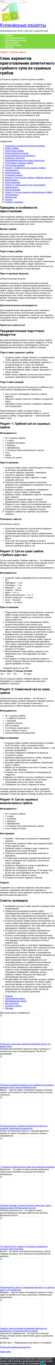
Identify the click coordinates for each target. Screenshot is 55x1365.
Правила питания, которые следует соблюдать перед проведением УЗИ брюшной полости (25, 1206)
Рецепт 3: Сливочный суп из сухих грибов (25, 185)
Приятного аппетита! (15, 158)
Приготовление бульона (16, 153)
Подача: (8, 199)
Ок (42, 1364)
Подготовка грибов (14, 151)
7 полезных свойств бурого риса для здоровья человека (27, 1167)
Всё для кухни (12, 42)
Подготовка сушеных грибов (19, 163)
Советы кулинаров (14, 202)
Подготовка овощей (15, 165)
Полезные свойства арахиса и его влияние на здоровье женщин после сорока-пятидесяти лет (27, 1086)
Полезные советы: (14, 175)
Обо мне (9, 47)
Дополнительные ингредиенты (20, 155)
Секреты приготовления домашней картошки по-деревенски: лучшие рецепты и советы (24, 1329)
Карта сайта (5, 1351)
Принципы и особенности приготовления (25, 146)
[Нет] (45, 1364)
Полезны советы (13, 45)
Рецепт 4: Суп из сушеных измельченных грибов (28, 192)
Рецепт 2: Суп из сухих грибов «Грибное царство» (29, 177)
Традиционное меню (15, 37)
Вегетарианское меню (16, 40)
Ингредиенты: (12, 170)
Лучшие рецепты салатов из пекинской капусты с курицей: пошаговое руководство (24, 1127)
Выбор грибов (12, 148)
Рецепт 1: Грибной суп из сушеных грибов (25, 168)
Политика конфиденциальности (15, 1347)
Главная (9, 35)
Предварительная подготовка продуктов (24, 160)
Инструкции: (11, 197)
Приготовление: (12, 173)
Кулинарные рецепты (23, 25)
